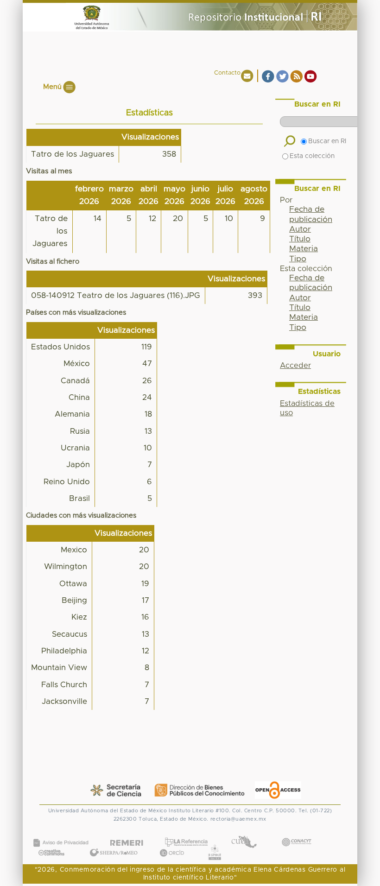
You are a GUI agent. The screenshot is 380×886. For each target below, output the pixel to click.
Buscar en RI (327, 141)
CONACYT (296, 832)
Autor (300, 229)
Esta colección (312, 156)
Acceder (295, 365)
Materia (303, 249)
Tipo (297, 259)
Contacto (227, 73)
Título (299, 239)
